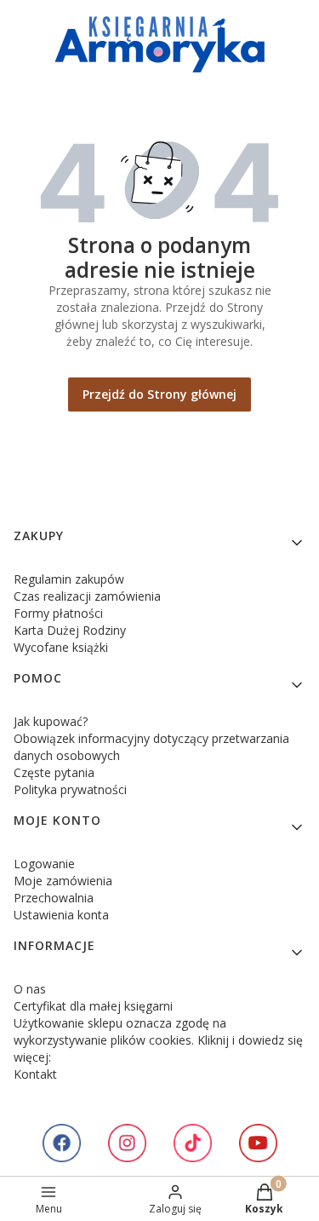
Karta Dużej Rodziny (70, 630)
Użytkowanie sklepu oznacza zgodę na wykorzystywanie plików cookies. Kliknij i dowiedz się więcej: (158, 1040)
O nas (30, 989)
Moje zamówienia (63, 881)
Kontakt (35, 1074)
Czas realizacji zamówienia (87, 596)
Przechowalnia (54, 898)
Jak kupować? (51, 721)
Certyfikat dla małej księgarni (93, 1006)
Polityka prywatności (70, 789)
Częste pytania (54, 772)
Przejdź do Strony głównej (159, 394)
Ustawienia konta (61, 915)
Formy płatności (58, 613)
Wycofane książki (61, 647)
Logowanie (44, 863)
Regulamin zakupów (69, 579)
